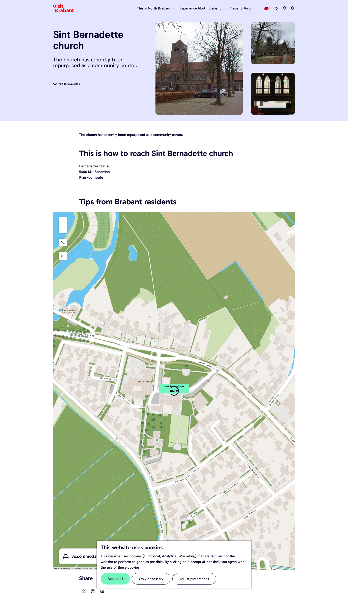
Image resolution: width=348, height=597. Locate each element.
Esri (72, 568)
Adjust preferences (194, 579)
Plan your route (91, 177)
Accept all (115, 578)
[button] (63, 221)
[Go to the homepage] (66, 8)
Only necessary (151, 579)
